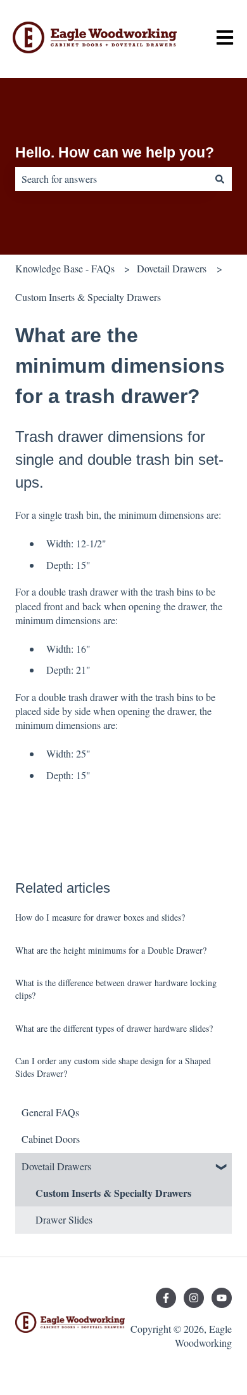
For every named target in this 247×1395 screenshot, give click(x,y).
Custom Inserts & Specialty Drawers (88, 297)
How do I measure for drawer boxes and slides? (100, 917)
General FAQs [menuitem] (50, 1112)
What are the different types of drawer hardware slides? (114, 1028)
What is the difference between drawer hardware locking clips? (116, 989)
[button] (222, 1167)
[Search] (220, 179)
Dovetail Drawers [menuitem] (56, 1166)
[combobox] (111, 179)
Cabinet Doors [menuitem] (51, 1138)
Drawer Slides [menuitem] (63, 1219)
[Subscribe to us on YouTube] (222, 1298)
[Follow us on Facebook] (166, 1298)
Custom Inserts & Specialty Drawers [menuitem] (113, 1192)
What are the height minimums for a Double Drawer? (110, 950)
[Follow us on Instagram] (194, 1298)
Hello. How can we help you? (114, 152)
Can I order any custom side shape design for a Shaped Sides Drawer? (113, 1067)
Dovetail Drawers (171, 268)
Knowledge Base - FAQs (65, 268)
